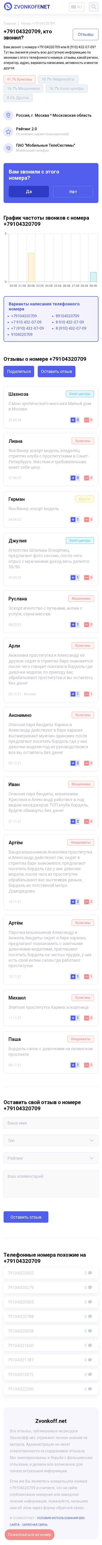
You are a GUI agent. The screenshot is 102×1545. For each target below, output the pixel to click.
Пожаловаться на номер (29, 1534)
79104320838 (47, 1330)
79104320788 (47, 1316)
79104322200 (47, 1388)
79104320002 (47, 1272)
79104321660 (47, 1345)
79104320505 (47, 1301)
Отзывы (86, 34)
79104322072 (47, 1374)
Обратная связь (35, 1524)
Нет (73, 191)
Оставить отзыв (56, 371)
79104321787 (47, 1359)
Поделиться (19, 371)
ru (79, 7)
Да (29, 191)
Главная (10, 23)
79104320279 (47, 1287)
